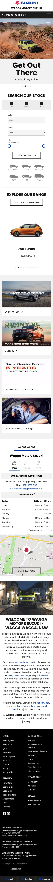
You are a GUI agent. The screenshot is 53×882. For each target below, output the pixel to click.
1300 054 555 (13, 847)
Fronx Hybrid (8, 752)
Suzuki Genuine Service (35, 746)
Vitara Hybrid (9, 756)
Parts (30, 759)
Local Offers (8, 798)
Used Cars (7, 790)
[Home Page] (26, 3)
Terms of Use (34, 804)
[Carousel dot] (22, 86)
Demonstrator (20, 675)
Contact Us (33, 781)
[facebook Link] (4, 813)
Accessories (33, 763)
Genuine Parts (34, 767)
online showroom (24, 662)
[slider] (9, 146)
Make (10, 115)
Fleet (5, 802)
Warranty (32, 755)
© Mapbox (47, 574)
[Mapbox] (7, 573)
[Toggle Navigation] (49, 14)
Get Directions (26, 570)
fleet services (42, 702)
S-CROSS (7, 760)
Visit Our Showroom (26, 202)
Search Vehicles (26, 155)
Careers (31, 789)
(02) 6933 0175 (14, 858)
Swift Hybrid (8, 740)
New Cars (7, 783)
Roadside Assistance (37, 751)
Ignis (5, 748)
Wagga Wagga (26, 447)
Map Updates (34, 771)
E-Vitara (6, 764)
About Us (32, 785)
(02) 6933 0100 (30, 485)
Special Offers (9, 794)
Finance (6, 806)
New (10, 675)
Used (45, 675)
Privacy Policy (34, 800)
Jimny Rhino (8, 772)
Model (10, 127)
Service (31, 740)
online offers (21, 706)
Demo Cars (8, 787)
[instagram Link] (8, 813)
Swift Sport (8, 744)
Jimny (5, 768)
